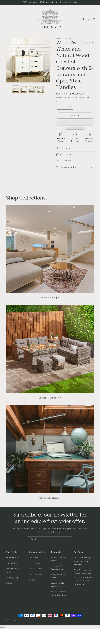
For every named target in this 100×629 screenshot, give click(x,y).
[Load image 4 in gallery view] (40, 89)
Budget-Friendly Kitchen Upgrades (58, 584)
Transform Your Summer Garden (57, 567)
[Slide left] (8, 89)
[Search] (83, 19)
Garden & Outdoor (49, 397)
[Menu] (5, 19)
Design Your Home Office (58, 576)
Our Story (32, 580)
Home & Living (48, 297)
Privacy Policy (11, 563)
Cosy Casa (15, 620)
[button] (75, 122)
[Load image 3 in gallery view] (32, 89)
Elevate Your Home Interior (58, 558)
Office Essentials (48, 498)
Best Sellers (33, 558)
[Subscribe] (69, 539)
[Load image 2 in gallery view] (23, 89)
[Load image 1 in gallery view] (15, 89)
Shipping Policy (12, 578)
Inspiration (56, 552)
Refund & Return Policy (12, 570)
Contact (9, 583)
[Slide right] (47, 89)
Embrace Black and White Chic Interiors (59, 593)
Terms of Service (12, 558)
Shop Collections (37, 552)
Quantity (59, 102)
